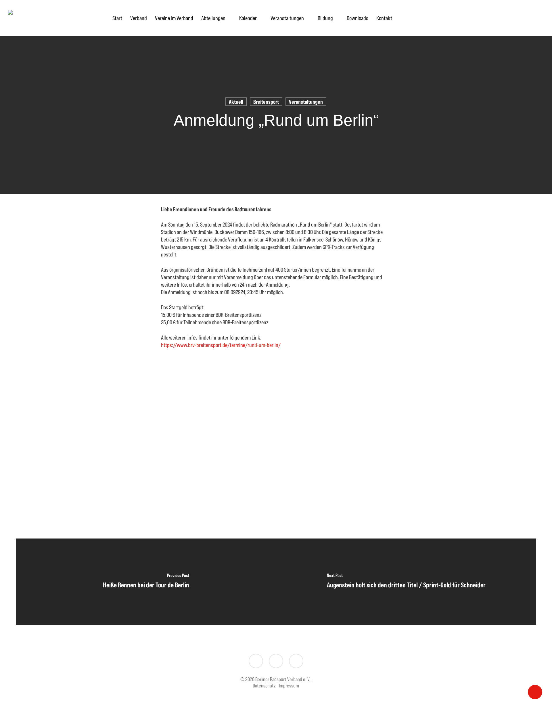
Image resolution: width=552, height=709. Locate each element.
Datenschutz (264, 686)
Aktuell (236, 101)
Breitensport (266, 101)
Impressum (289, 686)
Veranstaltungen (306, 101)
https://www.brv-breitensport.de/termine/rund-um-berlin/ (221, 345)
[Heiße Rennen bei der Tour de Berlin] (146, 582)
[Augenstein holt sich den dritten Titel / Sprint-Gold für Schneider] (406, 582)
